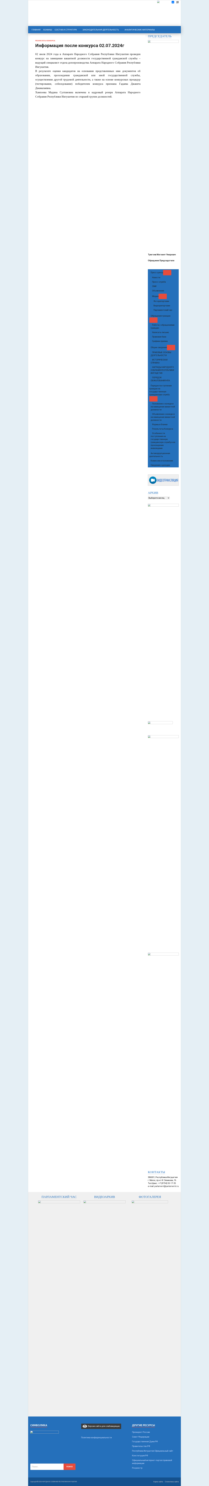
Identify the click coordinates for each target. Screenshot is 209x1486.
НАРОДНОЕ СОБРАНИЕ (79, 9)
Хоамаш (47, 30)
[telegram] (164, 2)
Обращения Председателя (161, 260)
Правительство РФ (141, 1446)
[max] (173, 2)
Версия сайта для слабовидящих (103, 1426)
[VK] (168, 2)
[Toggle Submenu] (167, 272)
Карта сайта (158, 1482)
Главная (36, 30)
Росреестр (137, 1468)
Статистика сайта (172, 1482)
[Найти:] (52, 1467)
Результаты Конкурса (45, 41)
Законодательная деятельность (100, 30)
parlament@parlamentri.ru (166, 1186)
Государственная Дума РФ (145, 1441)
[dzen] (177, 2)
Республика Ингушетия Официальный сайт (152, 1451)
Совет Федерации (140, 1437)
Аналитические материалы (140, 30)
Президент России (141, 1432)
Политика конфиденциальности (96, 1437)
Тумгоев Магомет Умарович (162, 254)
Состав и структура (66, 30)
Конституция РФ (140, 1455)
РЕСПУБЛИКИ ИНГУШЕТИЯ (83, 13)
